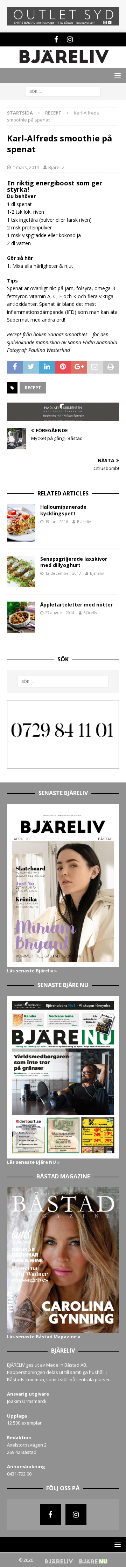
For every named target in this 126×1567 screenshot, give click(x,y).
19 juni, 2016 (56, 521)
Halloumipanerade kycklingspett (63, 509)
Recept (33, 388)
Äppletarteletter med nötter (76, 604)
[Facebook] (56, 39)
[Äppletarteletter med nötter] (21, 617)
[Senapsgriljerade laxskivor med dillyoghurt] (21, 571)
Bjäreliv (56, 167)
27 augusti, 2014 (59, 612)
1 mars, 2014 (26, 167)
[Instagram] (70, 39)
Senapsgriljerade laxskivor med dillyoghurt (73, 562)
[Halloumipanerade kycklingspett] (21, 523)
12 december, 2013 (63, 573)
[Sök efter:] (63, 91)
